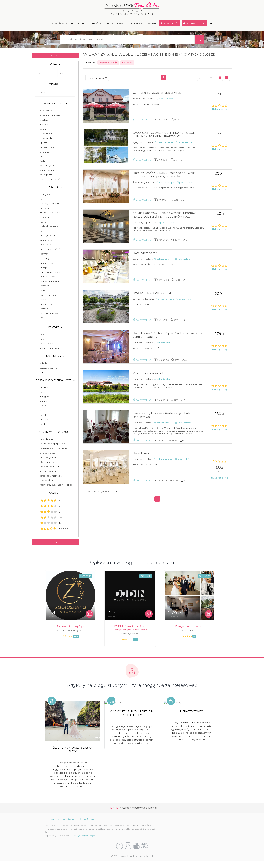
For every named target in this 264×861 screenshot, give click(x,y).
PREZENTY (45, 286)
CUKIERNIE (45, 217)
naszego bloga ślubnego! (84, 835)
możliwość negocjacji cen (52, 443)
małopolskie (45, 133)
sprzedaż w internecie (50, 476)
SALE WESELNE (46, 208)
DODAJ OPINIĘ (169, 23)
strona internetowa (49, 348)
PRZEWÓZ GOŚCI (47, 276)
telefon (43, 334)
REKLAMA (136, 23)
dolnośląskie (45, 110)
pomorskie (44, 156)
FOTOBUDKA (45, 244)
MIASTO (54, 84)
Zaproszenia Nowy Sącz (70, 626)
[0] (220, 78)
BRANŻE (95, 23)
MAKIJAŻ (44, 267)
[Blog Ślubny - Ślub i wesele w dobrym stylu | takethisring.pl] (144, 846)
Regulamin (72, 819)
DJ (41, 231)
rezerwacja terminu (49, 480)
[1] (227, 78)
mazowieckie (46, 138)
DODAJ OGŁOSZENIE (195, 23)
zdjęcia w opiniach (48, 368)
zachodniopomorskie (50, 179)
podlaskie (44, 152)
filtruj (55, 55)
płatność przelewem (49, 466)
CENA (53, 64)
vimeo (42, 406)
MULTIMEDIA (54, 356)
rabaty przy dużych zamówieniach (56, 485)
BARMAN (44, 254)
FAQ (92, 819)
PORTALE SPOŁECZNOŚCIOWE (54, 380)
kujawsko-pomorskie (49, 115)
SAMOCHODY (46, 240)
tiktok (42, 424)
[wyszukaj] (199, 39)
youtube (43, 401)
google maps (46, 343)
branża (126, 62)
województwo (107, 62)
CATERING (44, 258)
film (41, 372)
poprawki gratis (47, 453)
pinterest (44, 419)
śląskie (42, 161)
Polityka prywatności (55, 819)
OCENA (53, 492)
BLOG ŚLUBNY (78, 23)
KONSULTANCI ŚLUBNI (49, 295)
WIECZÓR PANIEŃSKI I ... (50, 313)
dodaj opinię (220, 109)
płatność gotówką (48, 457)
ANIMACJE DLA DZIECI (50, 249)
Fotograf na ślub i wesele (189, 626)
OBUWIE (44, 308)
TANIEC (43, 290)
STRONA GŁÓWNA (58, 23)
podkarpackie (46, 147)
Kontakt (84, 819)
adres (42, 339)
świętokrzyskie (46, 165)
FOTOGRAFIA (45, 194)
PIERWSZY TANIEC (191, 711)
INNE (42, 317)
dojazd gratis (46, 439)
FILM (42, 199)
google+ (43, 392)
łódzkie (43, 129)
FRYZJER (43, 299)
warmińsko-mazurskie (50, 170)
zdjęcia (43, 363)
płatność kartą (46, 462)
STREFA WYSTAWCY (115, 23)
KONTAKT (151, 23)
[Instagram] (128, 846)
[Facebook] (119, 846)
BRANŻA (54, 187)
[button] (212, 23)
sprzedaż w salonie (48, 471)
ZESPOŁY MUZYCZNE (49, 203)
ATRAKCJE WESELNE (48, 235)
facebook (44, 387)
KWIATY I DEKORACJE (49, 226)
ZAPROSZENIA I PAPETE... (51, 272)
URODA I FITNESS (47, 263)
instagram (44, 396)
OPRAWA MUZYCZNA (49, 281)
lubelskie (43, 120)
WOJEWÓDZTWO (54, 103)
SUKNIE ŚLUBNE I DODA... (51, 212)
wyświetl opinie (220, 478)
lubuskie (43, 124)
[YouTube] (136, 846)
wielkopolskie (46, 174)
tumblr (42, 415)
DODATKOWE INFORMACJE (54, 432)
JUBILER (43, 222)
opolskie (43, 142)
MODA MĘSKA (46, 304)
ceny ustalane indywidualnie (53, 448)
